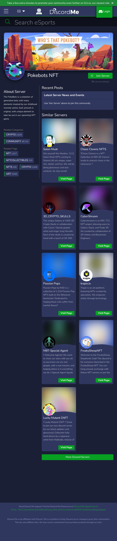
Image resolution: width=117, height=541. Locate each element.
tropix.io (86, 283)
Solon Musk (50, 149)
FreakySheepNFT (91, 350)
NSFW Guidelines (84, 509)
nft (11, 153)
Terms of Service (67, 509)
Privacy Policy (52, 509)
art (11, 174)
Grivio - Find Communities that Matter (28, 509)
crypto (29, 167)
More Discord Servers (78, 457)
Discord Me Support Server (86, 506)
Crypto (14, 134)
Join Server (103, 76)
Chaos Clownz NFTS (93, 149)
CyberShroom (89, 216)
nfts (11, 167)
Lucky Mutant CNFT (55, 418)
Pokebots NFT (42, 75)
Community (17, 141)
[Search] (8, 21)
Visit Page (66, 178)
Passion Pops (51, 283)
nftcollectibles (19, 160)
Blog (95, 509)
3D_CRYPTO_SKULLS (56, 216)
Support (102, 509)
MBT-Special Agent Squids (55, 353)
